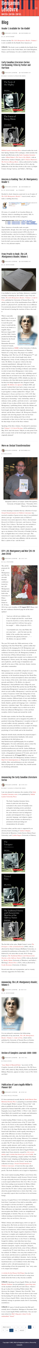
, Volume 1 (24, 40)
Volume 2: (13, 428)
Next (22, 1330)
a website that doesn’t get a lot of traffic (21, 1154)
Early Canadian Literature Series (14, 76)
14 (16, 1330)
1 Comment (20, 190)
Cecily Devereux (7, 965)
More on (16, 445)
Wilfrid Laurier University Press (11, 150)
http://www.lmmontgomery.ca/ (11, 760)
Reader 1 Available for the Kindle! (16, 28)
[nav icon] (36, 8)
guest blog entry (31, 1284)
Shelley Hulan (8, 960)
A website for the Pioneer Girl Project (13, 1273)
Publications (7, 454)
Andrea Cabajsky (25, 831)
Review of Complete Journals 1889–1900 (19, 1053)
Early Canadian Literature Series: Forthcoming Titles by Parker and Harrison (16, 65)
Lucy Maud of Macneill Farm (11, 1065)
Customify (19, 1345)
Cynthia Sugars (16, 835)
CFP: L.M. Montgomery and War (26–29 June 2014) (18, 552)
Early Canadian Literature (27, 155)
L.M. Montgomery (8, 36)
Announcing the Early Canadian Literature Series (19, 778)
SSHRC (16, 348)
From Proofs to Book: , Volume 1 (15, 255)
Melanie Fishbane (7, 1284)
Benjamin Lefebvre (11, 6)
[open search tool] (33, 8)
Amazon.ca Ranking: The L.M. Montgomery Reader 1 (20, 180)
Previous (7, 1327)
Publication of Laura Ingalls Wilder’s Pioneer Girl (17, 1086)
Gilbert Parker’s (18, 157)
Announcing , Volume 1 (20, 983)
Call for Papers (8, 562)
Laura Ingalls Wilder (10, 1095)
